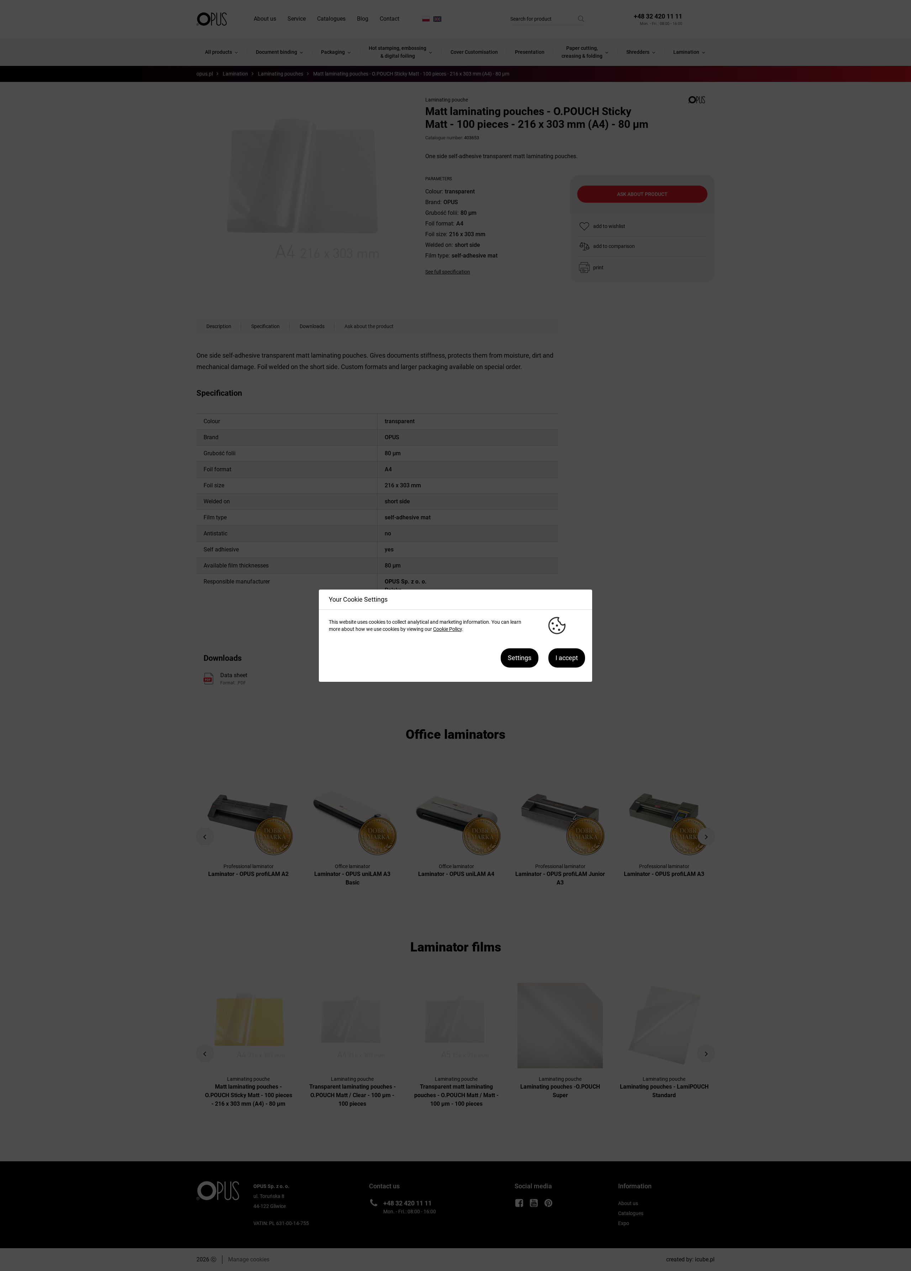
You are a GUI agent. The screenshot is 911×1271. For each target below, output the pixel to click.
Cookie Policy (447, 629)
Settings (519, 658)
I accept (566, 658)
